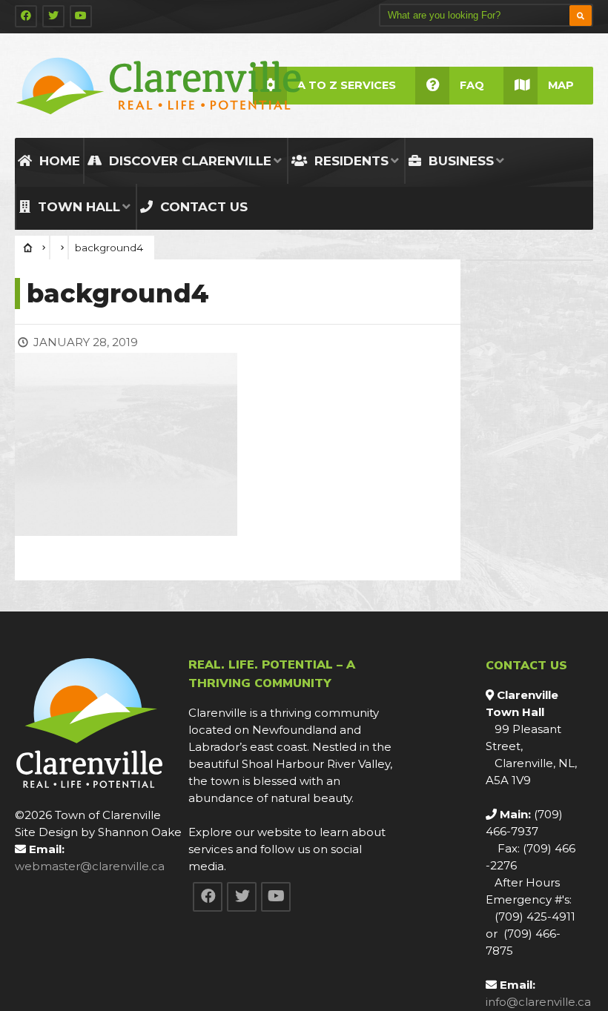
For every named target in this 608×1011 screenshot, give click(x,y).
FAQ (472, 85)
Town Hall (77, 206)
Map (561, 85)
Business (459, 160)
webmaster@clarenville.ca (90, 866)
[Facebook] (26, 16)
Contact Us (202, 206)
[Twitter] (53, 16)
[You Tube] (81, 16)
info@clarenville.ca (538, 1002)
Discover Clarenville (188, 160)
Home (58, 160)
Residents (350, 160)
